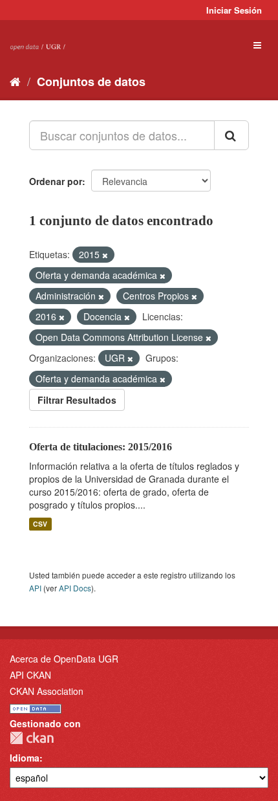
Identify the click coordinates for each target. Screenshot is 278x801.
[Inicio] (15, 80)
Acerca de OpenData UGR (64, 658)
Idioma (24, 757)
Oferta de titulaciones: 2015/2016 (100, 446)
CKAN (32, 738)
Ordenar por (55, 181)
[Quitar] (105, 255)
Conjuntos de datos (91, 81)
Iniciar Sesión (234, 10)
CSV (40, 524)
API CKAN (30, 674)
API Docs (75, 587)
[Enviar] (231, 135)
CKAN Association (46, 691)
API (35, 587)
